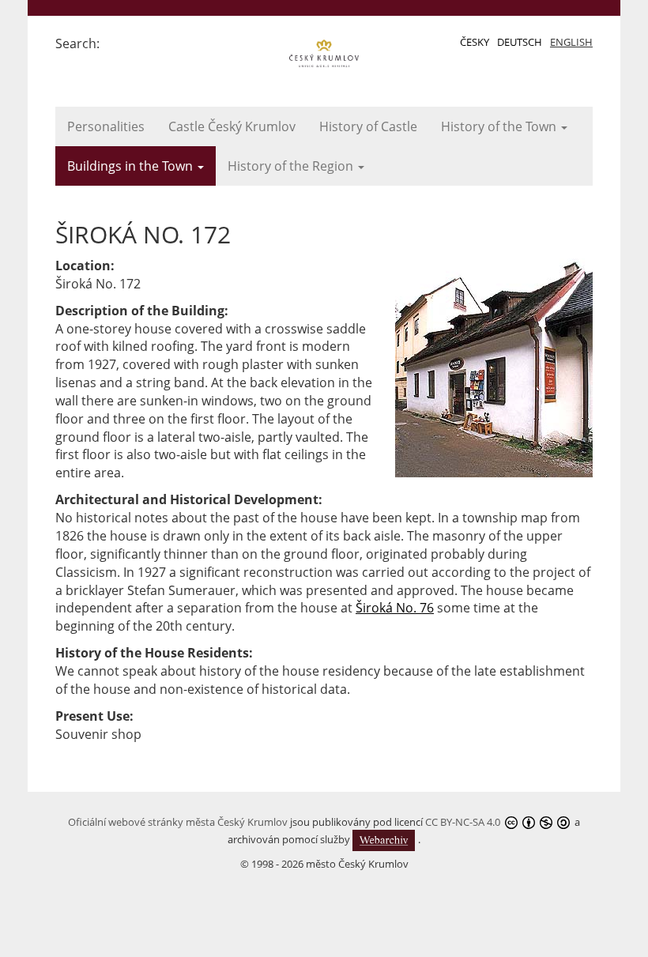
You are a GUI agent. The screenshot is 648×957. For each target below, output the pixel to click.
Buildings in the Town (131, 166)
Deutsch (519, 42)
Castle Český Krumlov (232, 126)
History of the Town (500, 126)
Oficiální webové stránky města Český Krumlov (178, 822)
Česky (474, 42)
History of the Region (292, 166)
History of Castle (368, 126)
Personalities (106, 126)
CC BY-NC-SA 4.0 (462, 822)
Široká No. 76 (395, 607)
